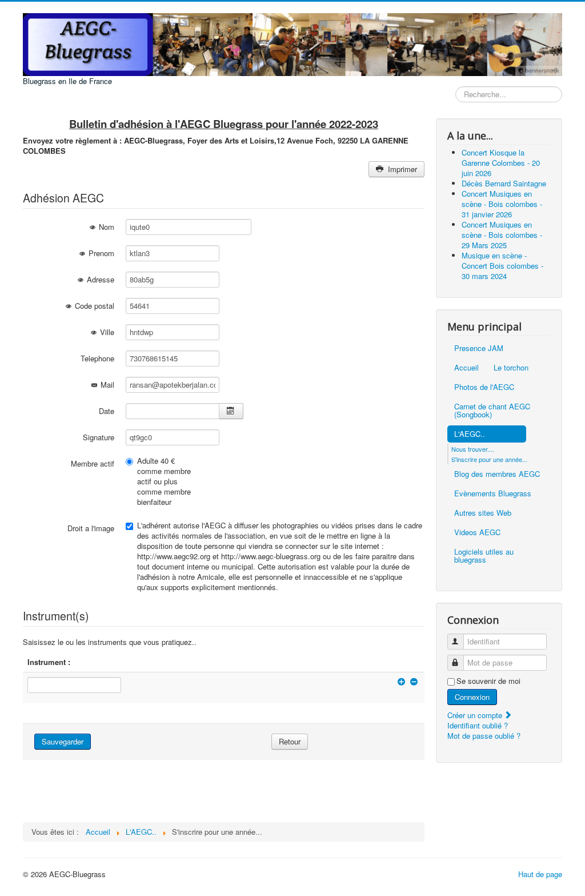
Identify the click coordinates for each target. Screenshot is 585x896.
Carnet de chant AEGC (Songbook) (492, 410)
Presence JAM (478, 348)
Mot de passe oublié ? (483, 735)
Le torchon (511, 367)
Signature (98, 437)
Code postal (93, 305)
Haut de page (540, 874)
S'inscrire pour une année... (489, 459)
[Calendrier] (231, 411)
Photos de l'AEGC (484, 386)
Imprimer (401, 169)
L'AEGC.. (469, 433)
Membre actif (92, 463)
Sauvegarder (62, 741)
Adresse (99, 279)
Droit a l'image (90, 528)
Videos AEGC (477, 532)
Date (106, 410)
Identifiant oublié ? (477, 725)
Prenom (100, 253)
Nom (105, 226)
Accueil (466, 367)
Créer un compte (475, 715)
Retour (289, 741)
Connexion (472, 696)
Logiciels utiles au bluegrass (484, 555)
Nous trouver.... (472, 448)
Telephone (97, 358)
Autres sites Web (482, 512)
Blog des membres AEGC (497, 473)
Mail (106, 384)
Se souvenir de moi (488, 681)
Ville (106, 331)
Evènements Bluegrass (492, 493)
